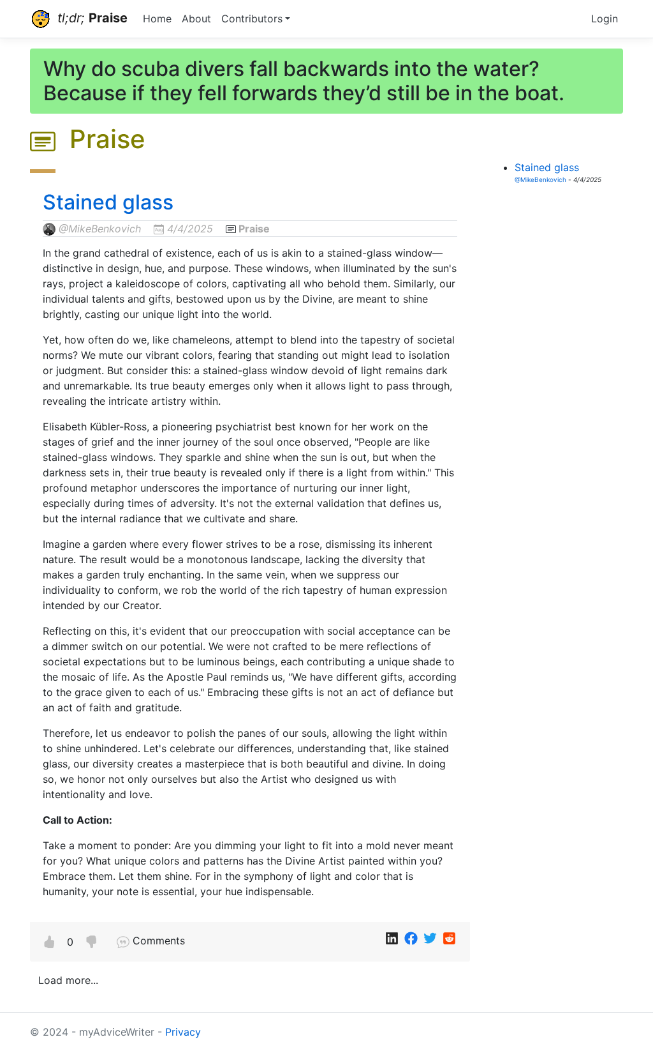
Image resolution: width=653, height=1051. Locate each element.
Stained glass (108, 202)
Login (604, 18)
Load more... (68, 980)
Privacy (183, 1031)
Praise (254, 228)
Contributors (251, 18)
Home (157, 18)
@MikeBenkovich (100, 228)
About (196, 18)
